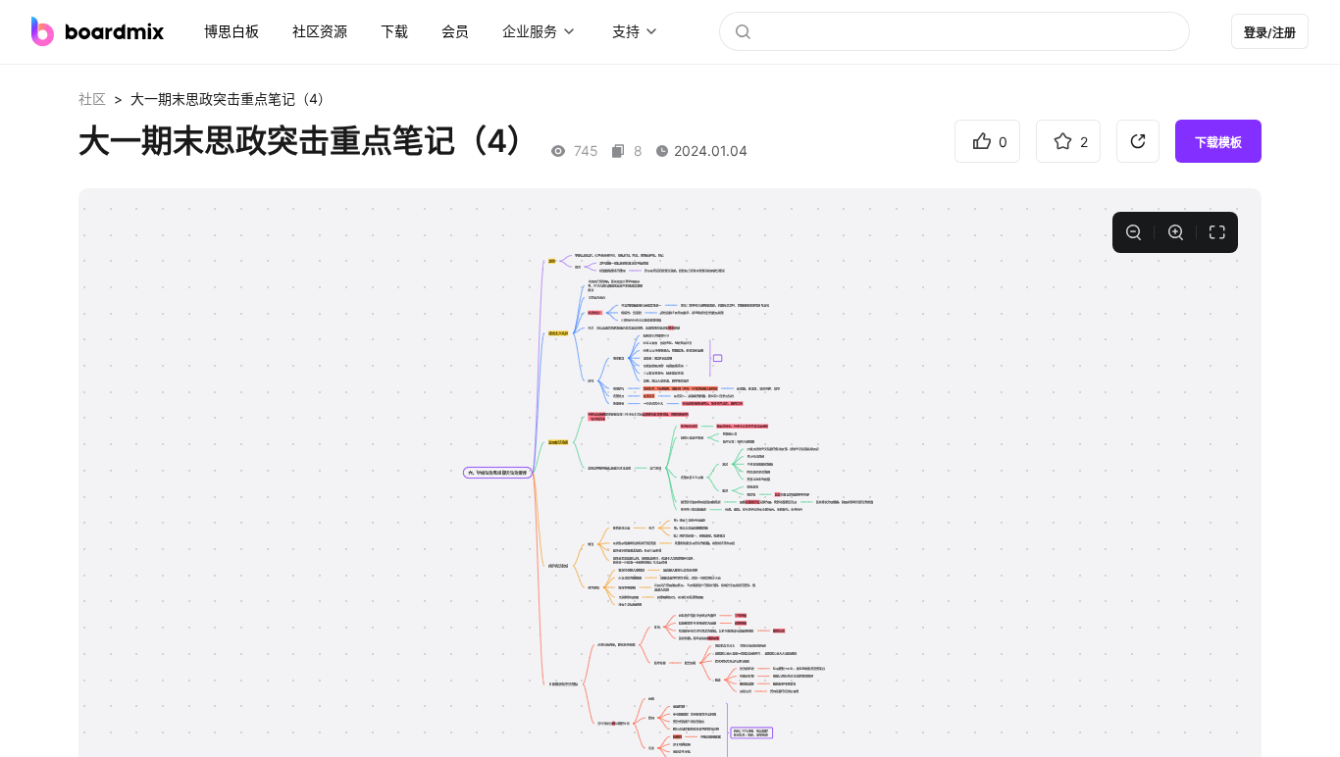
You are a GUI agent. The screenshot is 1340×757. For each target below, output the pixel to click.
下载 (394, 31)
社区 (92, 98)
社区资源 (319, 31)
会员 (455, 31)
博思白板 (231, 31)
